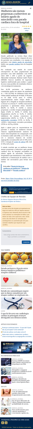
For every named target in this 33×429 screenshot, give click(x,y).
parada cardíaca (14, 64)
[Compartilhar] (30, 8)
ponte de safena (19, 142)
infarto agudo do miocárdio (22, 62)
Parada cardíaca (19, 170)
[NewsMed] (14, 3)
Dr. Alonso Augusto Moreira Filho (11, 199)
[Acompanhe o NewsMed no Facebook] (2, 422)
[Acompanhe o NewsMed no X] (6, 422)
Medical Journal (6, 8)
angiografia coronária (9, 120)
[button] (29, 2)
